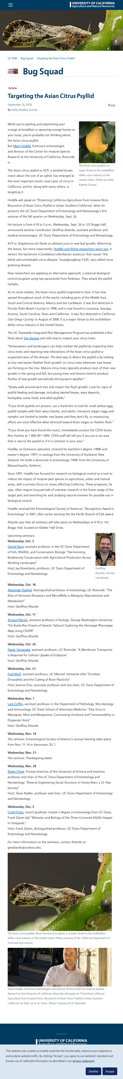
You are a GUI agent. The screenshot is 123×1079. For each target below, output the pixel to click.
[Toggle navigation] (10, 5)
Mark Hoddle (22, 146)
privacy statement (83, 1061)
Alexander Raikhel (20, 590)
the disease (31, 338)
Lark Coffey (15, 704)
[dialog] (61, 1061)
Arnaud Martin (18, 620)
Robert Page (16, 771)
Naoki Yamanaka (19, 650)
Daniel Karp (16, 546)
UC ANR (12, 58)
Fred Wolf (14, 674)
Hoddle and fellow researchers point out (81, 249)
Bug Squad (27, 58)
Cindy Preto (16, 812)
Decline (93, 1071)
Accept (110, 1071)
